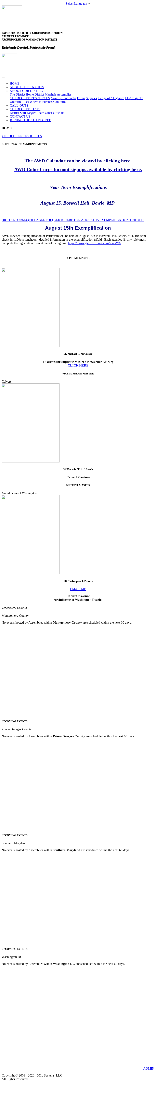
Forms (81, 98)
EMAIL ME (78, 589)
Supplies (91, 98)
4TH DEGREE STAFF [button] (25, 109)
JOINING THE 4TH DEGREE (30, 120)
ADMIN (148, 1068)
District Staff (18, 112)
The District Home (22, 94)
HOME (15, 83)
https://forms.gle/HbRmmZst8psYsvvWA (94, 243)
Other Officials (54, 112)
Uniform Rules (19, 101)
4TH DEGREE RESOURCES (30, 98)
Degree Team (35, 112)
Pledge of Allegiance (111, 98)
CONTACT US (20, 116)
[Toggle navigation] (3, 77)
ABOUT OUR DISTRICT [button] (27, 90)
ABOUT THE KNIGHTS (27, 87)
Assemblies (64, 94)
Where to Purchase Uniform (48, 101)
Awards (56, 98)
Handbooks (68, 98)
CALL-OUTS (19, 105)
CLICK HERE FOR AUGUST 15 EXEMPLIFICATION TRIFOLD (99, 220)
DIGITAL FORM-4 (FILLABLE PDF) (27, 220)
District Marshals (45, 94)
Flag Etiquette (134, 98)
